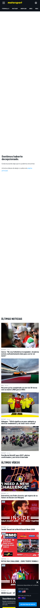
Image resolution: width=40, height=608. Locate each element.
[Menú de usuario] (36, 3)
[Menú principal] (3, 2)
